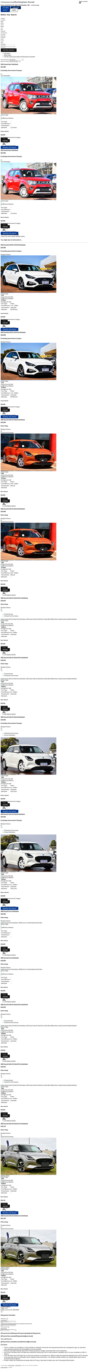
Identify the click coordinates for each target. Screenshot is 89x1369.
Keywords (3, 44)
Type (2, 42)
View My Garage (19, 56)
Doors (2, 39)
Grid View (16, 7)
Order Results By (5, 59)
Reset (5, 10)
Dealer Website (4, 1367)
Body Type (3, 36)
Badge (2, 26)
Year (2, 28)
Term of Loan (4, 1327)
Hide (14, 10)
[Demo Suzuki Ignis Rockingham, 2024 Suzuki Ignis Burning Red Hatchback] (28, 113)
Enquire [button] (5, 140)
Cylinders (3, 37)
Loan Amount (4, 1320)
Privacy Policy (11, 1365)
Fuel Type (3, 34)
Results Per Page (5, 61)
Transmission (4, 32)
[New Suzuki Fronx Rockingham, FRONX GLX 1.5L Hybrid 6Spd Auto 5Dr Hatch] (21, 922)
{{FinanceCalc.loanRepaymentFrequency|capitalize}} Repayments (16, 1323)
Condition (3, 20)
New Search (7, 53)
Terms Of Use (18, 1365)
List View (5, 7)
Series (2, 24)
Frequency (3, 1318)
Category (3, 18)
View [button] (4, 803)
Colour (2, 41)
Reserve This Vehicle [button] (9, 147)
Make (2, 21)
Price (2, 29)
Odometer (3, 31)
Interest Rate (4, 1328)
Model (2, 23)
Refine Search (8, 50)
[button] (5, 142)
